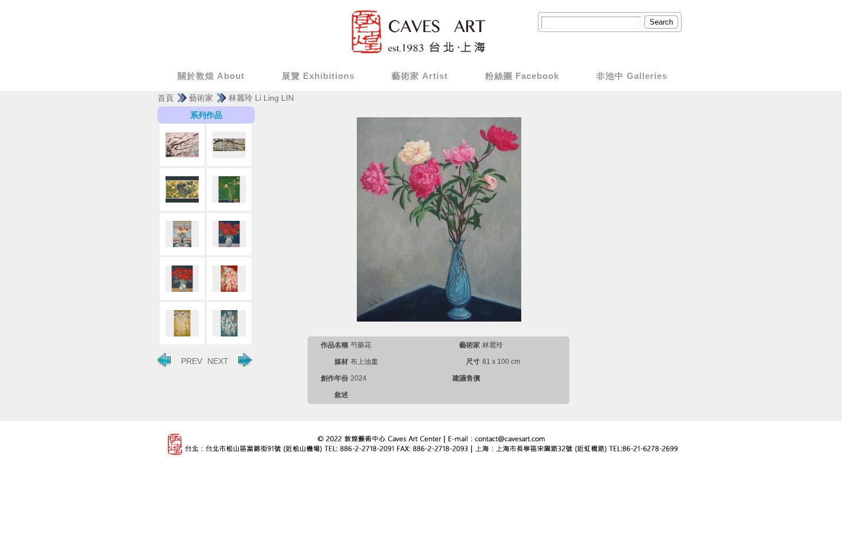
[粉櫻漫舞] (182, 145)
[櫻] (229, 278)
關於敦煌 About (211, 76)
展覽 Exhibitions (318, 76)
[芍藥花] (229, 234)
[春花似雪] (229, 145)
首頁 (166, 97)
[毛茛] (229, 189)
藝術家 (201, 97)
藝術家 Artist (420, 76)
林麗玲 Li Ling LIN (261, 97)
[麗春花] (182, 189)
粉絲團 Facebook (522, 76)
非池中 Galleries (631, 76)
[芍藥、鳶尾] (182, 234)
